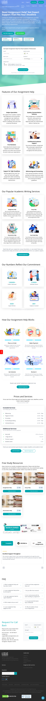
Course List (25, 659)
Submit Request (33, 637)
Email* (4, 51)
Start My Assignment (8, 33)
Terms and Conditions (34, 684)
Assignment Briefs (27, 660)
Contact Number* (37, 624)
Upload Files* (6, 61)
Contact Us (25, 655)
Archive (24, 662)
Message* (27, 630)
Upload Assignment (23, 69)
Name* (26, 624)
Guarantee (11, 684)
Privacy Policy (4, 684)
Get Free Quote (20, 33)
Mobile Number (26, 51)
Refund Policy (17, 684)
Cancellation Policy (25, 684)
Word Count (5, 56)
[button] (25, 53)
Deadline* (25, 56)
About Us (25, 657)
